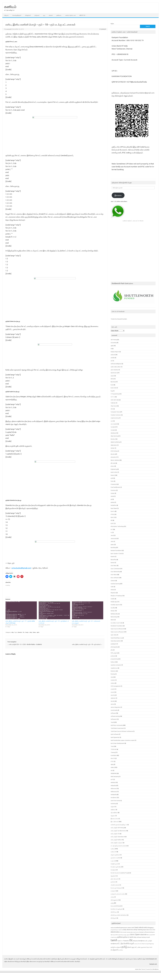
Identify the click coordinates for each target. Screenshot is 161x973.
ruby (12, 632)
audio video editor (116, 366)
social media (114, 710)
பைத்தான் (113, 891)
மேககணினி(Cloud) (116, 906)
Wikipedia (135, 940)
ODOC (132, 934)
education (113, 457)
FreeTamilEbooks (115, 487)
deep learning (114, 436)
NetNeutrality (114, 613)
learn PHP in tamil (117, 934)
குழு (44, 15)
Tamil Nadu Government (117, 728)
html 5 (112, 517)
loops (27, 632)
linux (122, 934)
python (120, 937)
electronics (115, 932)
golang (112, 502)
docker (112, 448)
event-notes (114, 472)
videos (112, 767)
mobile (112, 598)
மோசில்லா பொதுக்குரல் (116, 909)
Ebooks (113, 454)
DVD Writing (114, 451)
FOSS (121, 932)
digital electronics (147, 929)
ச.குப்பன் (113, 860)
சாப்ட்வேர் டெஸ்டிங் (144, 943)
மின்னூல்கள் (28, 15)
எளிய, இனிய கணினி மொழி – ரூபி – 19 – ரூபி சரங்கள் (87, 644)
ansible (113, 357)
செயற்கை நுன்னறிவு (116, 866)
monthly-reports (115, 604)
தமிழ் (124, 946)
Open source (140, 934)
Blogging (150, 927)
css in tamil (114, 424)
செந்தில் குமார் (114, 863)
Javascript (113, 538)
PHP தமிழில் (114, 653)
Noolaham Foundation (117, 625)
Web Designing (115, 776)
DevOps (113, 439)
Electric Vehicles (115, 460)
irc (111, 532)
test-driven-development (117, 743)
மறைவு (112, 897)
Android (113, 927)
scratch (113, 689)
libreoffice (113, 559)
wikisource (113, 788)
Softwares (113, 719)
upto (38, 632)
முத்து (112, 903)
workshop (113, 803)
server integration (115, 707)
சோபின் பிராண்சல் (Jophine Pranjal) (120, 872)
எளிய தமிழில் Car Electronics (118, 830)
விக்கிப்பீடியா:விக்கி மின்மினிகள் (119, 915)
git (111, 499)
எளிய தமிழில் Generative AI (118, 836)
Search (148, 26)
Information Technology (117, 526)
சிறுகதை (151, 943)
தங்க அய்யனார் (115, 879)
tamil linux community (116, 725)
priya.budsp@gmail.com (21, 568)
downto (20, 632)
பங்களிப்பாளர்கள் (115, 885)
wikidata (113, 782)
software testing (115, 716)
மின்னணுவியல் (114, 900)
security (113, 695)
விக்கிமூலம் (113, 918)
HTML (112, 514)
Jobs (112, 541)
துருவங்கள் (143, 947)
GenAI (112, 496)
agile (112, 345)
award (112, 375)
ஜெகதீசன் (113, 876)
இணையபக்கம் (114, 818)
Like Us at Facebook (118, 311)
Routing (113, 674)
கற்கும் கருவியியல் (115, 854)
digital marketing (115, 442)
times (34, 632)
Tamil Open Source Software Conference (122, 731)
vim (112, 770)
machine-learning (115, 583)
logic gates (127, 934)
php (112, 650)
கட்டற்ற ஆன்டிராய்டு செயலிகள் (118, 845)
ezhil (112, 478)
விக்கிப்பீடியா (114, 912)
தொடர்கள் (149, 947)
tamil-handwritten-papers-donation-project (123, 740)
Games (112, 493)
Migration (113, 592)
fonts (112, 481)
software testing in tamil (143, 937)
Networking (114, 616)
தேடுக (112, 23)
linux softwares (115, 577)
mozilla (113, 607)
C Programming (115, 393)
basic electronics (141, 927)
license (112, 562)
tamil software (115, 734)
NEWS (112, 619)
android (113, 354)
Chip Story (113, 406)
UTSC (112, 761)
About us (82, 15)
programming (114, 659)
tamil (114, 940)
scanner (113, 680)
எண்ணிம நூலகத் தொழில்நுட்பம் (119, 824)
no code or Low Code (116, 622)
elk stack (113, 463)
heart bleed (114, 508)
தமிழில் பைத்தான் (116, 947)
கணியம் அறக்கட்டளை (70, 15)
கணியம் (10, 7)
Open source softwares (117, 631)
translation (114, 755)
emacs (112, 466)
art (111, 360)
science (113, 683)
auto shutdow (114, 369)
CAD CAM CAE (114, 400)
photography (114, 647)
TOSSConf (113, 749)
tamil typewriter (115, 737)
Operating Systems (116, 641)
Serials (112, 701)
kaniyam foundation (116, 550)
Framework (114, 484)
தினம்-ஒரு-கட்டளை (134, 947)
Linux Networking (115, 571)
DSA (154, 929)
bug (112, 390)
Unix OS (113, 758)
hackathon (113, 505)
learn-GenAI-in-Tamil (116, 553)
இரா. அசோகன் (114, 821)
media (112, 589)
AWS (112, 378)
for (24, 632)
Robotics (113, 671)
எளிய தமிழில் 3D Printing (117, 827)
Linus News (114, 565)
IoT (112, 529)
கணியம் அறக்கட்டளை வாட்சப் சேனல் (133, 220)
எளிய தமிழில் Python (116, 839)
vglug (112, 764)
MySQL (112, 610)
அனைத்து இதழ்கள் (16, 15)
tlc (131, 940)
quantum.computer (116, 665)
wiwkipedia (114, 794)
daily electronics (128, 929)
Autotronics (114, 372)
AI (111, 348)
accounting (114, 342)
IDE (111, 520)
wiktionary (113, 791)
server (112, 704)
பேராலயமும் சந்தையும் (116, 888)
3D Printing (114, 339)
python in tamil (128, 937)
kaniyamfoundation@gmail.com (142, 93)
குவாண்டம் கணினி (115, 857)
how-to (113, 511)
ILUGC (112, 523)
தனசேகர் (113, 881)
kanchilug (113, 547)
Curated (113, 427)
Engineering (114, 469)
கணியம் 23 (113, 851)
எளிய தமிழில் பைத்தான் (117, 842)
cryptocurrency (115, 418)
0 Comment (102, 29)
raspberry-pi (114, 668)
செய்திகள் (113, 870)
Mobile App (114, 601)
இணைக (118, 195)
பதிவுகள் (51, 15)
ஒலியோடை (59, 15)
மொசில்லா (120, 950)
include (124, 932)
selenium (113, 698)
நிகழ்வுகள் (37, 15)
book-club (113, 387)
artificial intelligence (116, 363)
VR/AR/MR (113, 773)
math (112, 586)
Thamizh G (126, 940)
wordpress (114, 797)
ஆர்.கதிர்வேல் (114, 812)
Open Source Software (117, 628)
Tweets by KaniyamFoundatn (119, 319)
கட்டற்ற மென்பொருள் (125, 943)
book (112, 384)
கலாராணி (8, 29)
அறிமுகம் (6, 15)
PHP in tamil (150, 934)
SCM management (115, 686)
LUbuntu (113, 580)
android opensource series (123, 927)
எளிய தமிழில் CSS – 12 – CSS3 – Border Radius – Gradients (25, 644)
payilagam (113, 643)
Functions (113, 490)
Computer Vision (115, 412)
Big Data (113, 381)
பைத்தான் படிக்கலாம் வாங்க (118, 894)
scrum (112, 692)
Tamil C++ (120, 940)
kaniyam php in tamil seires (133, 932)
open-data (113, 634)
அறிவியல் (113, 809)
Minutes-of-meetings (116, 595)
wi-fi (112, 779)
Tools (112, 746)
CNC (112, 409)
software (113, 713)
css (111, 421)
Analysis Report (115, 351)
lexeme (113, 556)
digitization (114, 445)
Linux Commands (115, 568)
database (113, 433)
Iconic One (138, 969)
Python (113, 662)
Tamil (112, 722)
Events (112, 475)
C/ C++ (112, 396)
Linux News (114, 574)
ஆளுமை (113, 815)
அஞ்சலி (113, 806)
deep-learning (138, 929)
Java (112, 535)
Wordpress (141, 940)
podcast (113, 656)
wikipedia (113, 785)
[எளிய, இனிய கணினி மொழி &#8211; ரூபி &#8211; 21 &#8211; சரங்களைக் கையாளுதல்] (87, 610)
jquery (112, 544)
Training (113, 752)
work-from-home (115, 800)
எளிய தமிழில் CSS (115, 833)
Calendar (113, 402)
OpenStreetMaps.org (116, 638)
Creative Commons (116, 415)
